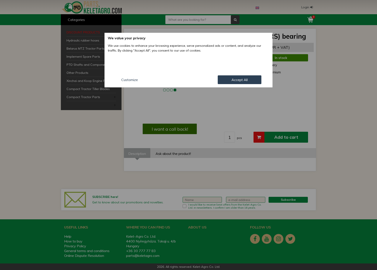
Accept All (239, 80)
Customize (129, 80)
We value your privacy (127, 38)
